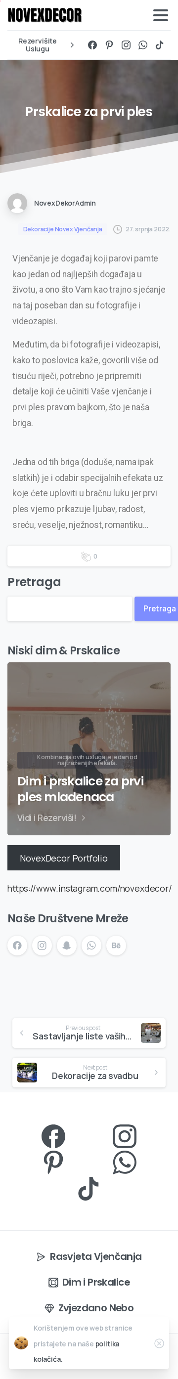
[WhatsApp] (142, 45)
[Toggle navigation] (161, 15)
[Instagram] (126, 45)
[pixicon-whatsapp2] (124, 1161)
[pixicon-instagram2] (124, 1135)
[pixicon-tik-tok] (89, 1187)
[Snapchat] (67, 945)
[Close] (159, 1343)
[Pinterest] (109, 45)
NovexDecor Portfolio (63, 857)
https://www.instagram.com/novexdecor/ (89, 888)
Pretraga (34, 582)
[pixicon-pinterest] (53, 1161)
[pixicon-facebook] (53, 1135)
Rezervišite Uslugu (37, 45)
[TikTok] (159, 45)
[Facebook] (92, 45)
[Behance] (116, 945)
